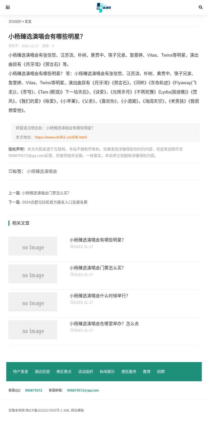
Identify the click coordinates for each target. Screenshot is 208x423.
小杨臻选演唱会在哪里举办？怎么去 (104, 323)
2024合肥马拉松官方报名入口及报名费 (54, 202)
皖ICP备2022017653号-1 (44, 410)
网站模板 (77, 410)
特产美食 (20, 371)
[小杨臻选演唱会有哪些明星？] (32, 254)
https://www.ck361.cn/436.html (61, 137)
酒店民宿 (42, 371)
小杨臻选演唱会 (42, 171)
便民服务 (128, 371)
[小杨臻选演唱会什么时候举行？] (32, 310)
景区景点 (64, 371)
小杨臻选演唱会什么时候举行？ (100, 295)
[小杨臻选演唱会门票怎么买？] (32, 282)
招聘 (161, 371)
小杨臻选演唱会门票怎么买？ (46, 193)
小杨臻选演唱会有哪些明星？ (98, 240)
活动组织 (14, 22)
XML (66, 410)
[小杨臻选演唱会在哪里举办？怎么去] (32, 337)
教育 (147, 371)
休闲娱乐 (107, 371)
